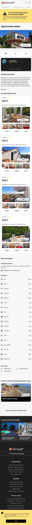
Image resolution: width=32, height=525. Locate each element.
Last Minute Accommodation (16, 486)
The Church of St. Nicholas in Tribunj (16, 505)
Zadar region (23, 18)
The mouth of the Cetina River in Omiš (16, 498)
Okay (16, 521)
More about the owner (15, 69)
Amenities (7, 131)
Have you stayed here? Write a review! (16, 410)
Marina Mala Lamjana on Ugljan (16, 508)
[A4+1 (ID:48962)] (5, 126)
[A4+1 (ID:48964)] (5, 205)
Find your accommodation (17, 453)
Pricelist (26, 131)
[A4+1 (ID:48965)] (5, 245)
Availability (17, 131)
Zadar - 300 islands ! (16, 474)
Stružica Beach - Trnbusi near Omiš (16, 501)
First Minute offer (16, 488)
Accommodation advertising (16, 484)
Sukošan (16, 18)
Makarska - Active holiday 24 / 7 (16, 467)
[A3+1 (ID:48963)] (5, 166)
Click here (13, 514)
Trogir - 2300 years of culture (16, 465)
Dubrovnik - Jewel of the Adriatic (16, 469)
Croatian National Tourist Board (16, 491)
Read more (3, 89)
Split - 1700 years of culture (16, 471)
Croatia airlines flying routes (16, 482)
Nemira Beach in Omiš (16, 503)
